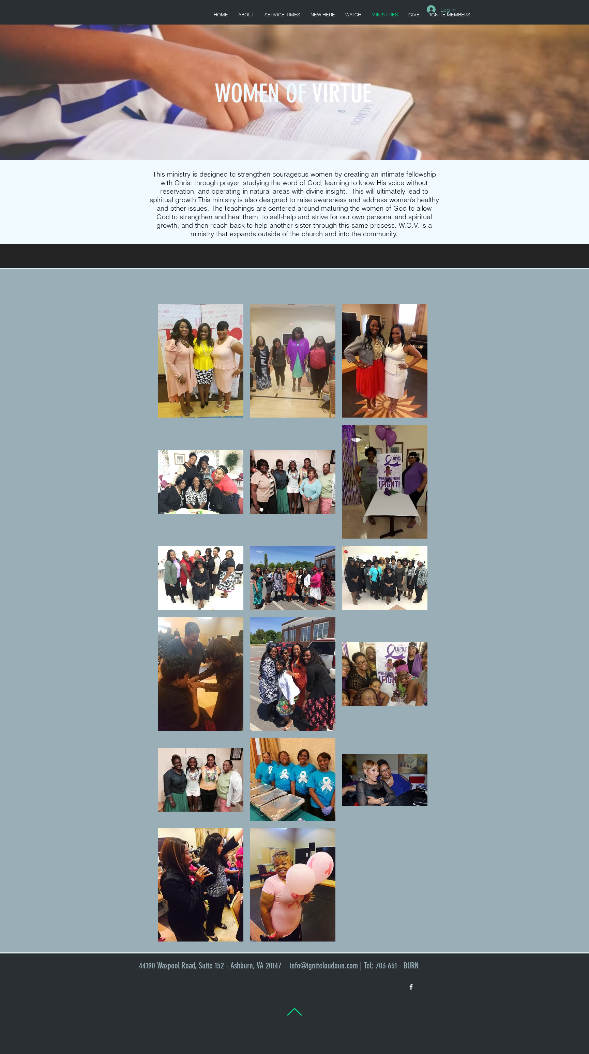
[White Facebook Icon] (411, 987)
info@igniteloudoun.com (324, 965)
